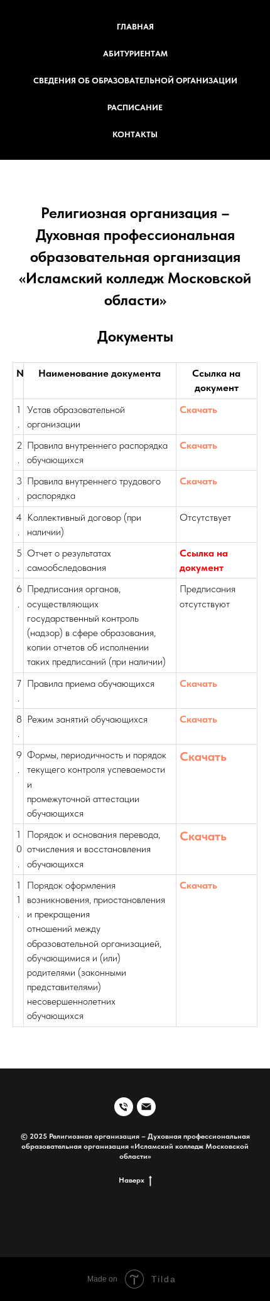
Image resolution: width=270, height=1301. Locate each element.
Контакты (135, 134)
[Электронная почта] (146, 1106)
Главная (135, 26)
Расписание (135, 107)
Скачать (198, 409)
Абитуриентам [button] (135, 53)
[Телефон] (123, 1106)
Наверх (131, 1180)
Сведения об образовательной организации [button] (135, 80)
